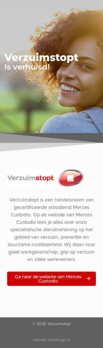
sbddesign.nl (59, 340)
